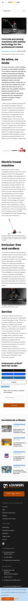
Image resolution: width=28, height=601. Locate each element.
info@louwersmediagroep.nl (12, 560)
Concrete (5, 506)
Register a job (6, 536)
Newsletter (5, 533)
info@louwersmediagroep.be (12, 580)
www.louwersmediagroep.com (12, 586)
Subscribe (14, 405)
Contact (4, 539)
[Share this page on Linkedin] (14, 377)
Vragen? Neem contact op (13, 493)
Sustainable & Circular (9, 51)
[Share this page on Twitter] (14, 370)
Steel (3, 509)
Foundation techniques (9, 518)
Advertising (5, 527)
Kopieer (14, 382)
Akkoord (8, 598)
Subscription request (8, 530)
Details (16, 598)
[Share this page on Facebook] (14, 374)
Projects (4, 515)
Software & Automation (8, 512)
